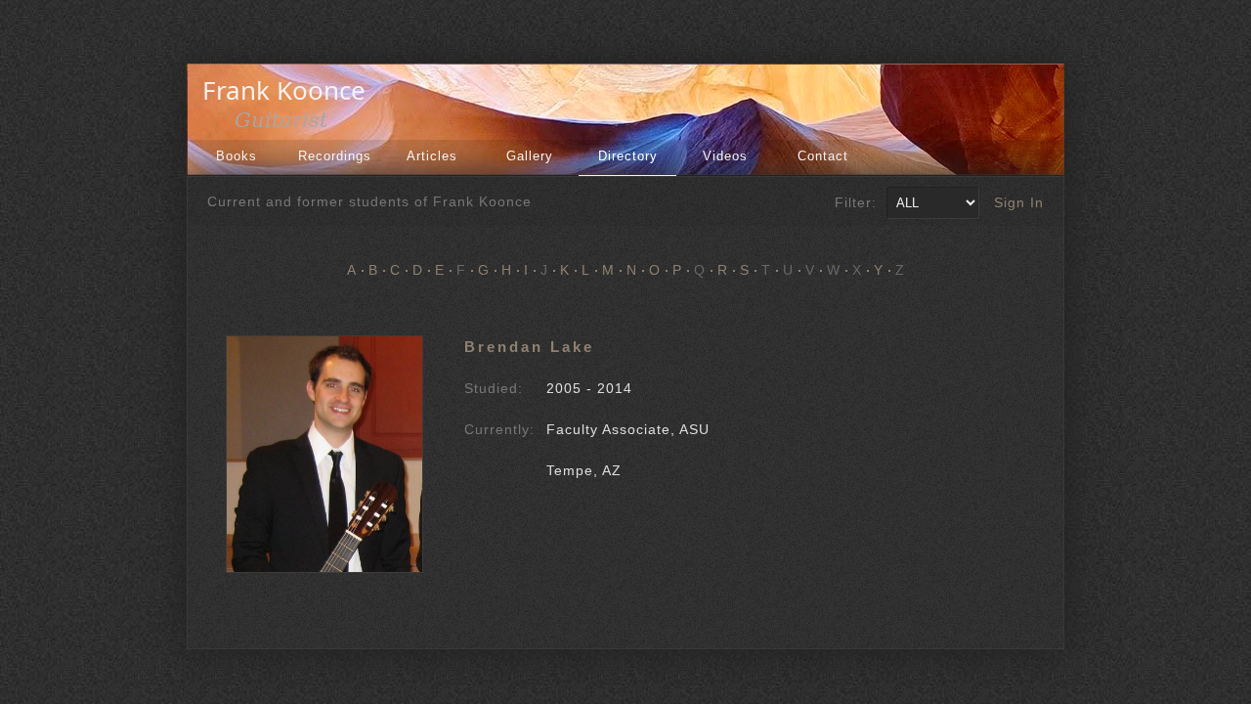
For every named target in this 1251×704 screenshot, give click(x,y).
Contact (823, 156)
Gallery (529, 156)
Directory (628, 156)
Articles (432, 156)
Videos (725, 156)
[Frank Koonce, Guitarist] (289, 125)
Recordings (334, 156)
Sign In (1019, 202)
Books (236, 156)
